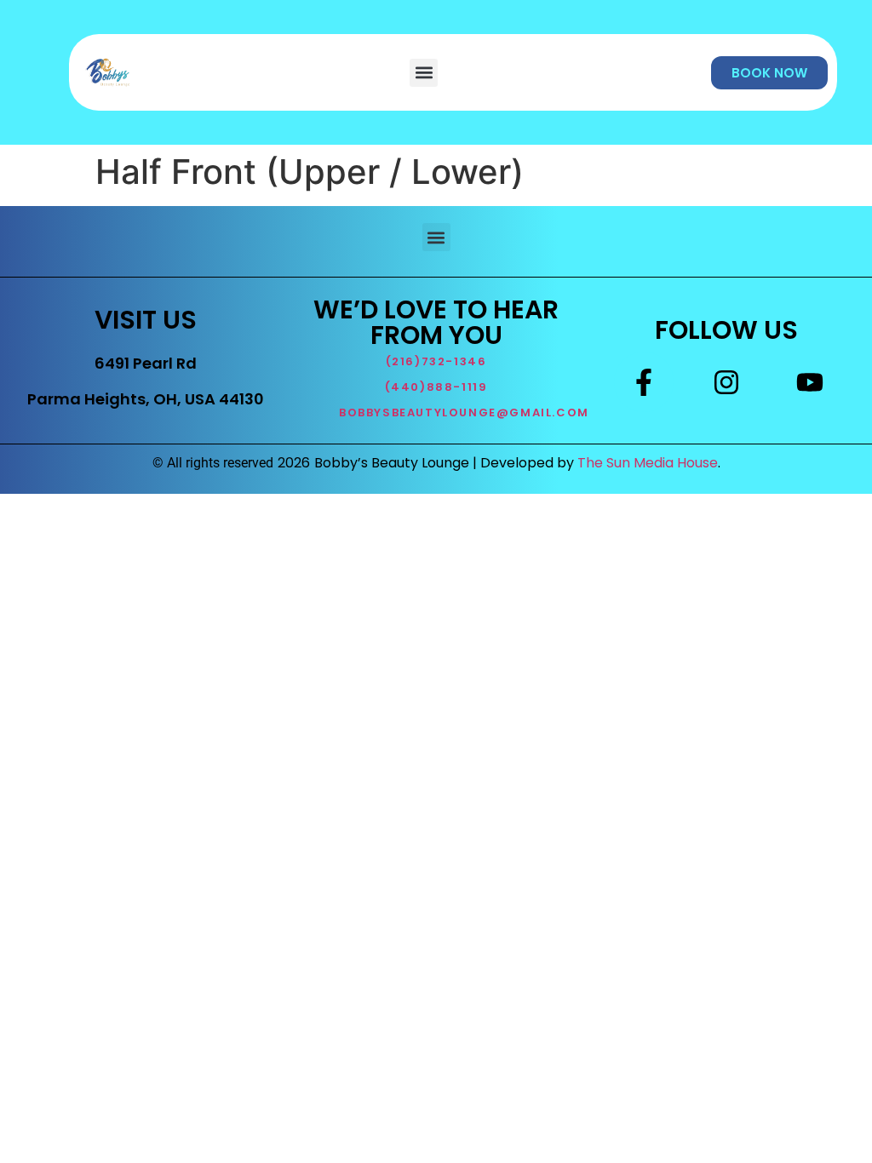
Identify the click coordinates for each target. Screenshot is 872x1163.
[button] (424, 73)
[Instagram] (726, 381)
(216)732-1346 (436, 361)
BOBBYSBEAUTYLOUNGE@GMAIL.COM (464, 412)
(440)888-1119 (436, 387)
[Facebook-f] (644, 381)
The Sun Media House (647, 463)
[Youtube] (810, 381)
